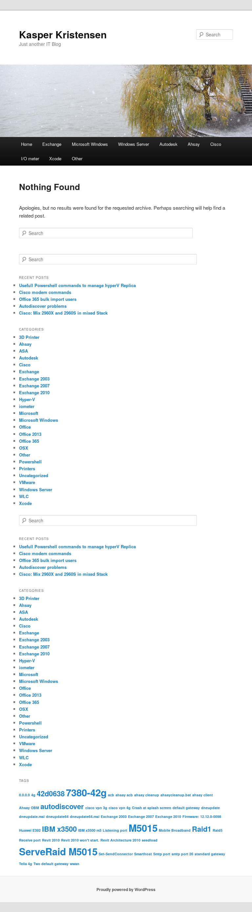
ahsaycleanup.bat (175, 794)
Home (26, 144)
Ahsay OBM (29, 807)
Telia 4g (25, 863)
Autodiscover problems (43, 306)
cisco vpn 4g (120, 807)
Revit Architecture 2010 (120, 840)
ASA (23, 351)
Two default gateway (51, 863)
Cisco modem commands (45, 292)
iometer (26, 406)
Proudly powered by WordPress (126, 889)
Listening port (115, 830)
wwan (74, 863)
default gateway (186, 807)
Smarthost (143, 853)
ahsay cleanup (146, 794)
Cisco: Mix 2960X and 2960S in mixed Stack (63, 313)
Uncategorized (33, 475)
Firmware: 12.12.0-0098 (201, 816)
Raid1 (201, 829)
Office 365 (29, 441)
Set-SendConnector (116, 853)
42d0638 (51, 793)
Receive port (30, 840)
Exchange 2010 (34, 392)
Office (25, 427)
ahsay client (202, 794)
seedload (150, 840)
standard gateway (210, 853)
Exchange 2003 (34, 379)
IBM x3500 (59, 829)
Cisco (215, 144)
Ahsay (194, 144)
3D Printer (29, 337)
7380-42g (86, 792)
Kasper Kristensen (63, 34)
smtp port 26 (182, 853)
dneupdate (210, 807)
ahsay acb (124, 794)
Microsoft (28, 413)
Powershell (30, 461)
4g (33, 794)
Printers (27, 468)
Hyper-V (27, 399)
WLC (24, 496)
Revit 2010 (51, 840)
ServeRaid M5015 (58, 851)
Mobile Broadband (175, 830)
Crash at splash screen (151, 807)
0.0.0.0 (24, 794)
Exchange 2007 (34, 385)
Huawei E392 (30, 830)
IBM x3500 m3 (89, 830)
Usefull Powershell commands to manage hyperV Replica (77, 285)
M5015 (143, 828)
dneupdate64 (57, 816)
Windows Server (133, 144)
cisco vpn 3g (96, 807)
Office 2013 (30, 434)
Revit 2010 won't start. (80, 840)
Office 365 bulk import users (47, 299)
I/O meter (30, 158)
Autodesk (168, 144)
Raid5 (217, 830)
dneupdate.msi (32, 816)
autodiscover (62, 806)
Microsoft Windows (90, 144)
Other (77, 158)
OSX (23, 448)
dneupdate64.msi (84, 816)
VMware (27, 482)
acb (111, 794)
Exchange (51, 144)
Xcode (55, 158)
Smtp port (161, 853)
